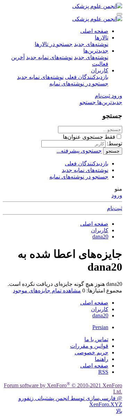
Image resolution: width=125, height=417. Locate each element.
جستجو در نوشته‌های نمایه (78, 84)
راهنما (101, 359)
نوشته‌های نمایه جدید (49, 57)
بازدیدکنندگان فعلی (86, 77)
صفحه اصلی (94, 31)
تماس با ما (96, 339)
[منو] (119, 14)
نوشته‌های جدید (91, 44)
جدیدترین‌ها (95, 51)
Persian (100, 327)
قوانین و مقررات (89, 346)
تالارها (101, 37)
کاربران (99, 70)
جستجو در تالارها (54, 44)
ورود (116, 195)
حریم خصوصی (91, 352)
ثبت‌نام (114, 208)
